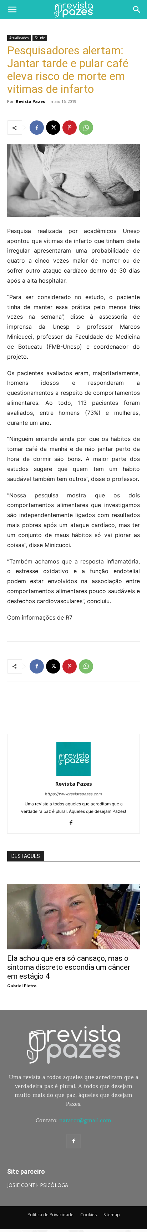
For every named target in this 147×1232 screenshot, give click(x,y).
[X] (53, 127)
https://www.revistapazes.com (73, 793)
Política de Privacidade (50, 1215)
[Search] (137, 9)
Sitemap (111, 1215)
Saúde (40, 37)
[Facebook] (37, 127)
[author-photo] (73, 774)
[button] (12, 9)
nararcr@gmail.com (85, 1120)
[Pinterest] (69, 127)
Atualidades (19, 37)
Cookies (88, 1215)
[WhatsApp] (86, 127)
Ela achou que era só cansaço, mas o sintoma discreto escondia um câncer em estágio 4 (68, 967)
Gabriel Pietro (21, 985)
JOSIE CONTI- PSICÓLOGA (37, 1185)
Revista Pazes (30, 101)
